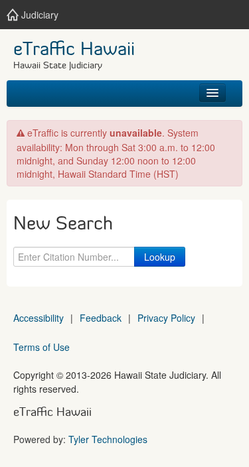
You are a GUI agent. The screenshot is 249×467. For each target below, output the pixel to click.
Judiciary (38, 14)
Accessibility (38, 317)
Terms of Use (41, 347)
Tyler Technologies (107, 439)
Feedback (101, 317)
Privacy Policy (166, 317)
